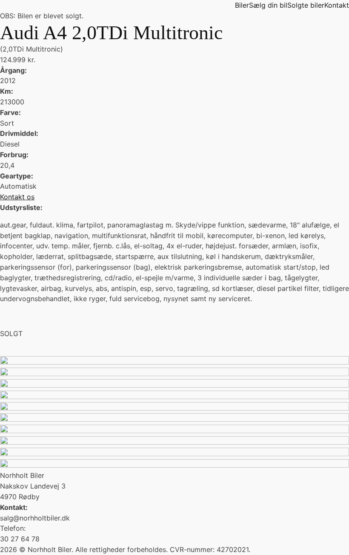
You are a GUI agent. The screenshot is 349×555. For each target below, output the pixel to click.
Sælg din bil (268, 5)
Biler (242, 5)
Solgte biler (305, 5)
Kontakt (336, 5)
